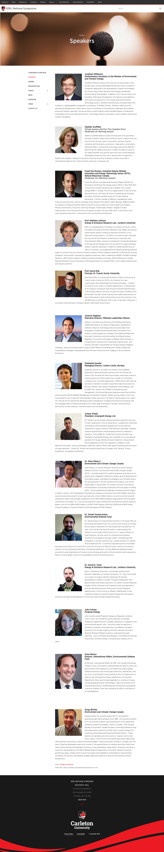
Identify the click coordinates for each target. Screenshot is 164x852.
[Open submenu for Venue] (47, 104)
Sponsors (32, 99)
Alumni (100, 2)
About (13, 2)
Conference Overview (37, 73)
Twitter (62, 764)
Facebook (69, 764)
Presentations (34, 86)
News (30, 95)
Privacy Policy (68, 834)
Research (43, 2)
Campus (51, 2)
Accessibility (81, 834)
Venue (30, 104)
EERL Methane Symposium (21, 8)
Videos (31, 90)
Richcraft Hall (82, 785)
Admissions (22, 2)
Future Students (63, 2)
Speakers (32, 77)
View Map (82, 800)
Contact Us (32, 108)
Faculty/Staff (90, 2)
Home (81, 35)
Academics (33, 2)
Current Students (77, 2)
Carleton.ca (5, 2)
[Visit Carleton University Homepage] (82, 820)
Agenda (31, 81)
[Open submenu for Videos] (47, 90)
